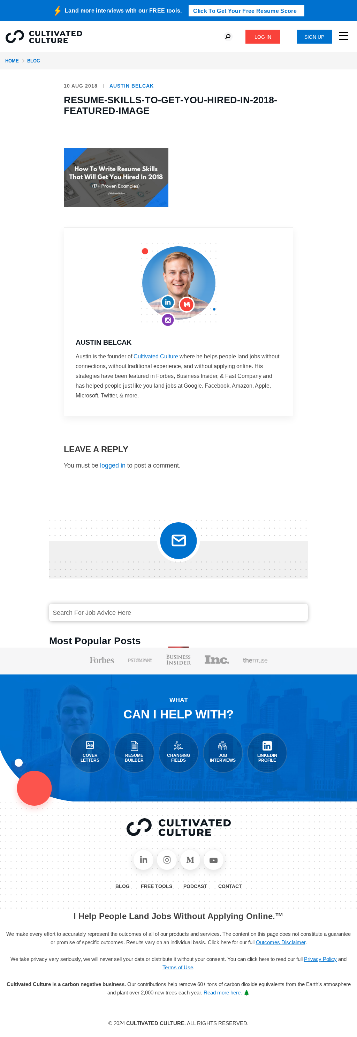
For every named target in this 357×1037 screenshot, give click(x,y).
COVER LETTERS (90, 758)
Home (12, 61)
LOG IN (263, 37)
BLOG (122, 886)
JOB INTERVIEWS (223, 758)
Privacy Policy (320, 959)
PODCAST (195, 886)
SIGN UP (314, 37)
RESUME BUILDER (134, 758)
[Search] (268, 613)
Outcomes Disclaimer (280, 942)
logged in (113, 465)
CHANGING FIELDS (178, 758)
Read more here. (223, 992)
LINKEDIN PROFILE (267, 758)
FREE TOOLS (156, 886)
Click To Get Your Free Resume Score (245, 11)
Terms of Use (177, 967)
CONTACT (230, 886)
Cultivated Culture (156, 356)
